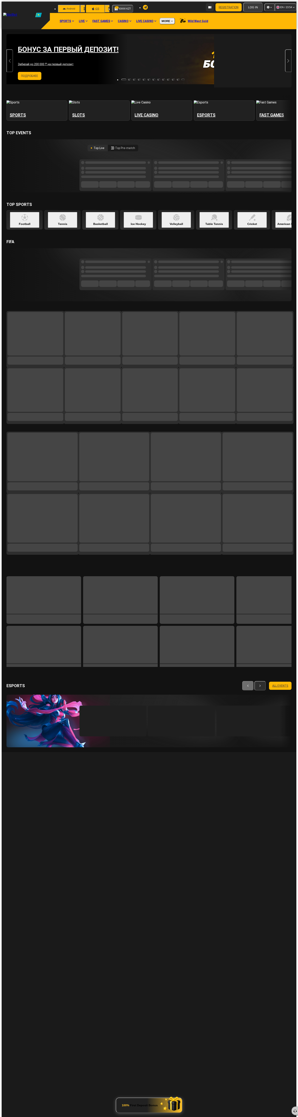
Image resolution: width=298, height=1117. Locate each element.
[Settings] (269, 7)
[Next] (256, 570)
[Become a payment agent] (210, 7)
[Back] (249, 570)
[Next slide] (288, 60)
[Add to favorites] (143, 708)
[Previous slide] (9, 60)
